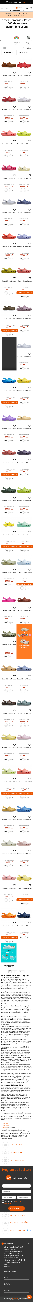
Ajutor (6, 1264)
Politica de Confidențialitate (11, 1202)
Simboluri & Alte (16, 43)
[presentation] (31, 40)
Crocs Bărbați (5, 1125)
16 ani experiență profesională (14, 1260)
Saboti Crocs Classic (9, 75)
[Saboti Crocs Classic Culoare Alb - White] (9, 87)
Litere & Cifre (28, 43)
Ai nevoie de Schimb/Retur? (13, 1247)
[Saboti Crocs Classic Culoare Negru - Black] (6, 87)
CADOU (8, 14)
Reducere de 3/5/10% (11, 1258)
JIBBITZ (23, 15)
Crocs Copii (5, 1127)
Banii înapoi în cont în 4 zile (13, 1255)
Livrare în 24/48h (10, 1249)
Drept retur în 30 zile (11, 1253)
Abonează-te (16, 1208)
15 (20, 971)
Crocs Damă (5, 1123)
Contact (7, 1266)
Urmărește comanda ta (12, 1262)
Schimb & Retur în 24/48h (13, 1251)
